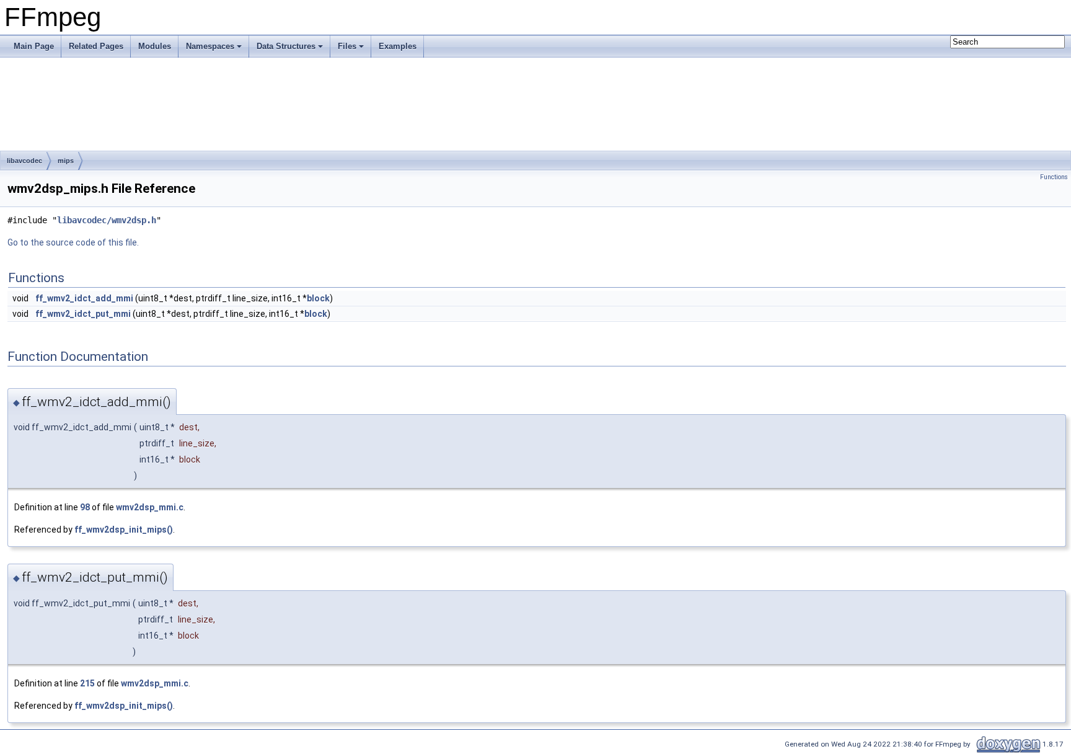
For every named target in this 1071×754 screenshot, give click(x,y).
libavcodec (24, 160)
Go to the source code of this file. (73, 242)
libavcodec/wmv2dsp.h (106, 220)
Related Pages (96, 46)
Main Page (34, 46)
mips (66, 160)
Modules (154, 46)
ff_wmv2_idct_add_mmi (84, 298)
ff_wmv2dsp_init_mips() (123, 529)
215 (87, 683)
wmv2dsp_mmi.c (149, 507)
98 (85, 507)
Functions (1054, 177)
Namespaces (210, 46)
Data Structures (286, 46)
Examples (397, 46)
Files (347, 46)
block (318, 298)
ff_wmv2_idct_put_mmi (83, 314)
